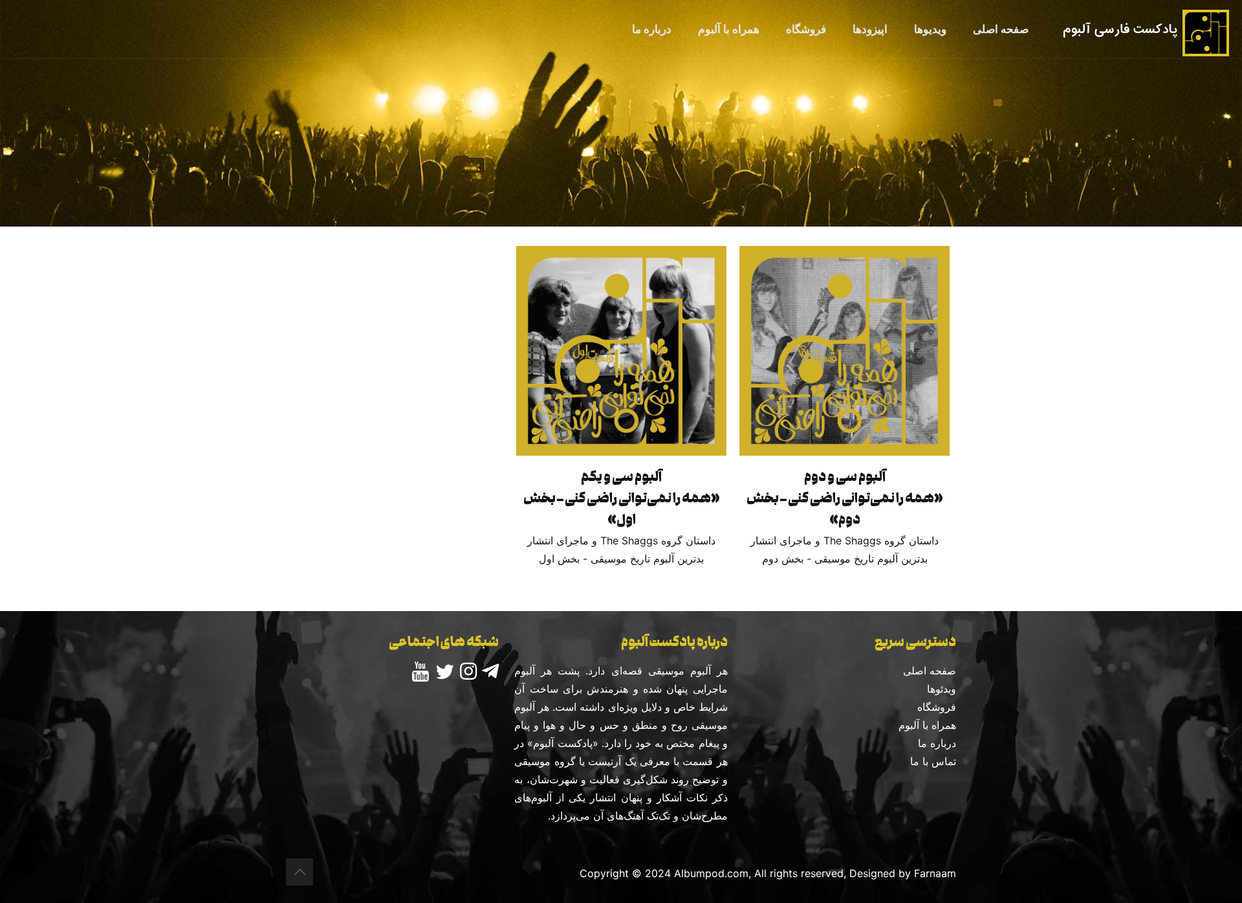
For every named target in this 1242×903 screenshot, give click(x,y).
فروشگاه (936, 706)
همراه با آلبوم (927, 725)
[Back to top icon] (299, 872)
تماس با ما (933, 761)
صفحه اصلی (929, 670)
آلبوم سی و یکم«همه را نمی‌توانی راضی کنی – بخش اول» (621, 497)
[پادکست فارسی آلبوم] (1145, 29)
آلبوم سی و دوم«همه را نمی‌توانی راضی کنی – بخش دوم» (844, 497)
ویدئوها (941, 688)
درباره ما (937, 743)
